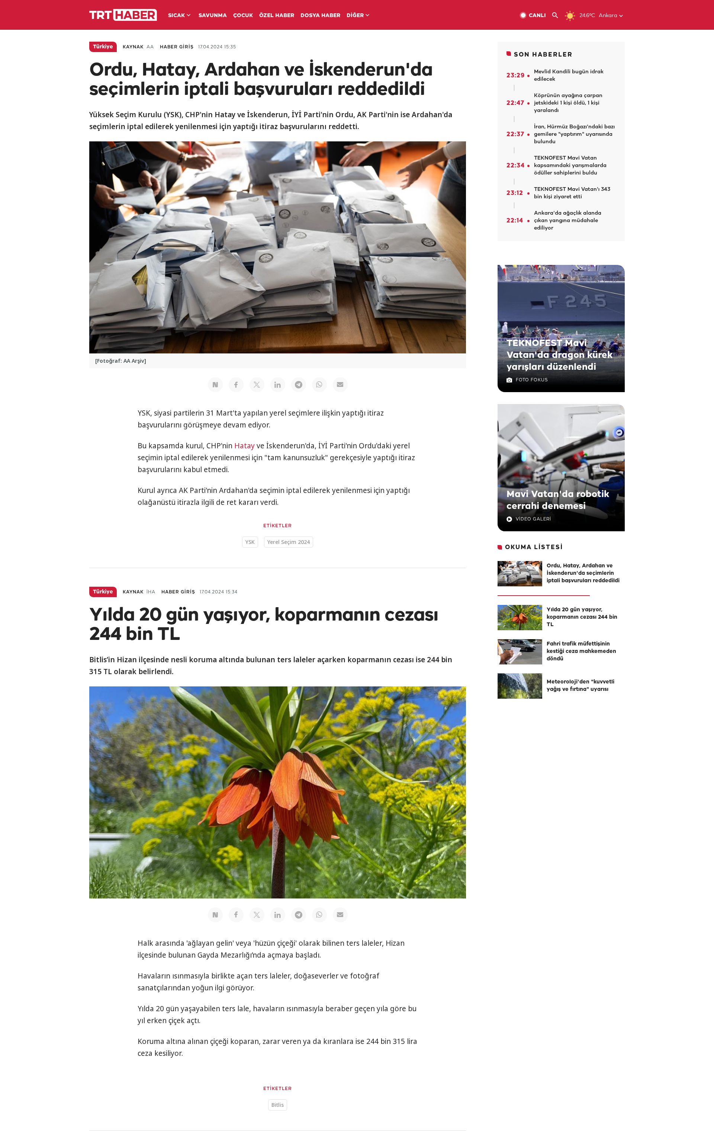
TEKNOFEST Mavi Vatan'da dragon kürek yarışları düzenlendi (559, 355)
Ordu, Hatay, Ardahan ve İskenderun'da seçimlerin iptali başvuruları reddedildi (583, 573)
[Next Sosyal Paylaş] (215, 384)
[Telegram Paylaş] (298, 384)
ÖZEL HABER (276, 16)
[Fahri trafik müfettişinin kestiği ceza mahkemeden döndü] (520, 651)
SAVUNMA (213, 16)
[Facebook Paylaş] (236, 384)
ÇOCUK (243, 16)
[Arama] (558, 15)
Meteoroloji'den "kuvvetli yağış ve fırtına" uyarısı (580, 685)
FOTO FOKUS (532, 380)
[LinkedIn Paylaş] (277, 384)
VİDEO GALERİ (533, 519)
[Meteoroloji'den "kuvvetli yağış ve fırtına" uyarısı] (520, 686)
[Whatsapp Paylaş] (319, 384)
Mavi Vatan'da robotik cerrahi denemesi (557, 500)
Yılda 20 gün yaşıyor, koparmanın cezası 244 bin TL (582, 617)
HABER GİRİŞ (177, 47)
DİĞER (355, 16)
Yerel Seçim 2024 (288, 541)
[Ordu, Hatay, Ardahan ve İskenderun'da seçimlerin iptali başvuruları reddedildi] (520, 573)
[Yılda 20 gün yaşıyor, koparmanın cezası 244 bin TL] (520, 617)
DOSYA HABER (320, 16)
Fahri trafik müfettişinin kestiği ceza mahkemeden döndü (581, 651)
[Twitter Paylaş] (257, 384)
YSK (250, 541)
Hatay (244, 446)
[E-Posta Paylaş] (340, 384)
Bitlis (277, 1104)
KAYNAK (133, 47)
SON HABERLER (543, 55)
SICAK (176, 16)
